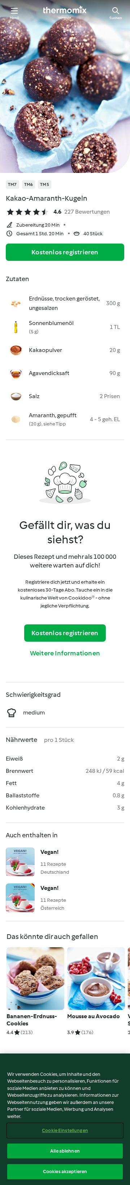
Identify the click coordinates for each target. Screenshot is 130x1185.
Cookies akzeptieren (65, 1171)
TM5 (44, 184)
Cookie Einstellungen (65, 1130)
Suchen (115, 17)
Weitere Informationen (65, 653)
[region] (65, 1119)
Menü (15, 17)
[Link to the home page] (65, 13)
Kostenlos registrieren (64, 252)
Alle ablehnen (65, 1151)
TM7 (12, 184)
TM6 (28, 184)
